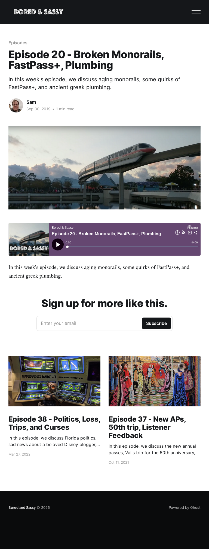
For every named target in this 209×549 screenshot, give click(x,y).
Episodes (17, 42)
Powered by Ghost (185, 507)
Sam (31, 102)
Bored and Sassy (22, 507)
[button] (196, 12)
